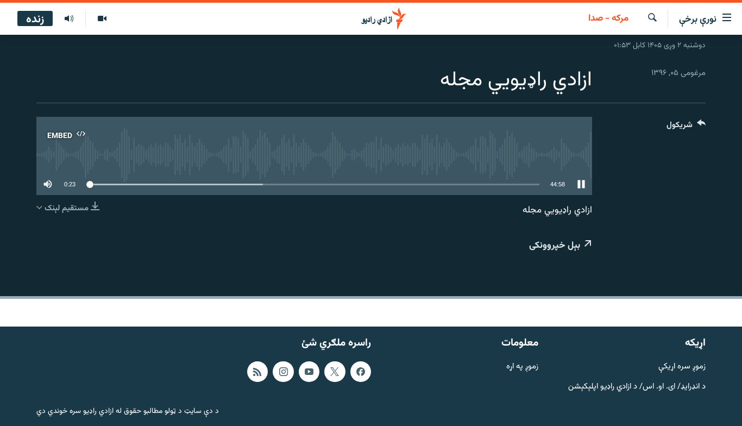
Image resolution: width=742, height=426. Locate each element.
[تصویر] (101, 19)
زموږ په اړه (522, 367)
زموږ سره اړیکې (682, 367)
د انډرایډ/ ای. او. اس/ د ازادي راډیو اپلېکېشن (637, 387)
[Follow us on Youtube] (309, 371)
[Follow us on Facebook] (360, 371)
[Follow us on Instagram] (283, 371)
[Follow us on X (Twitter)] (334, 371)
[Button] (686, 127)
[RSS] (257, 371)
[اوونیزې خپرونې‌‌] (69, 19)
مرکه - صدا (608, 19)
